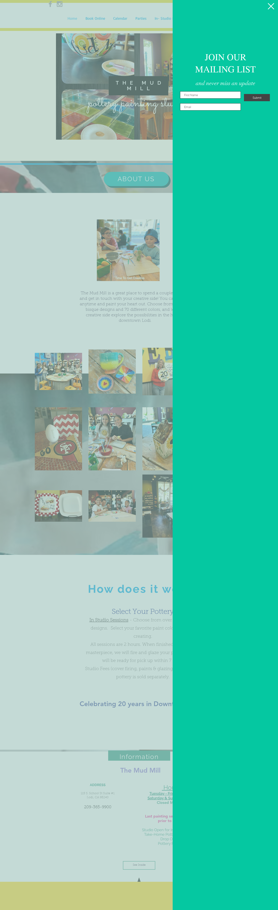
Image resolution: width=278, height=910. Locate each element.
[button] (271, 6)
